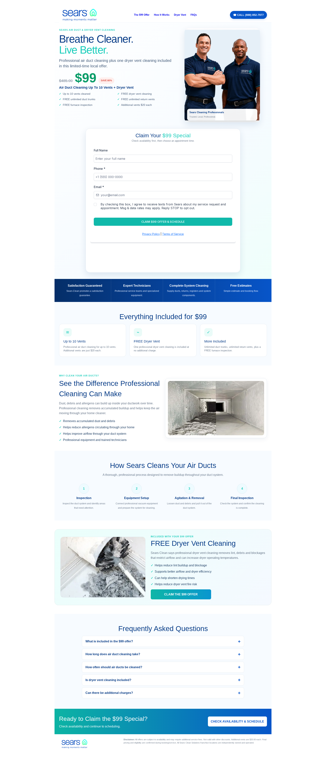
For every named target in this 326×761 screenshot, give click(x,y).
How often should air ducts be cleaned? (113, 667)
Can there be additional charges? (109, 692)
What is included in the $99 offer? (109, 641)
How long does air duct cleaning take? (112, 654)
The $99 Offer (141, 14)
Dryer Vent (180, 14)
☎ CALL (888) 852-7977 (248, 14)
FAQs (194, 14)
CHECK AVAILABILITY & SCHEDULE (237, 721)
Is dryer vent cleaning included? (108, 680)
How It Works (161, 14)
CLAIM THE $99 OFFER (181, 594)
